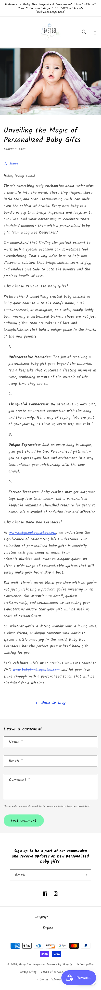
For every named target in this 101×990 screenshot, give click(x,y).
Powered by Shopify (59, 964)
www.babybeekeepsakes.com (32, 533)
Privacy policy (28, 972)
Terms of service (52, 972)
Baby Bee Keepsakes (32, 964)
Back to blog (53, 702)
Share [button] (13, 163)
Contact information (53, 979)
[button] (6, 32)
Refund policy (85, 964)
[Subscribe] (85, 875)
